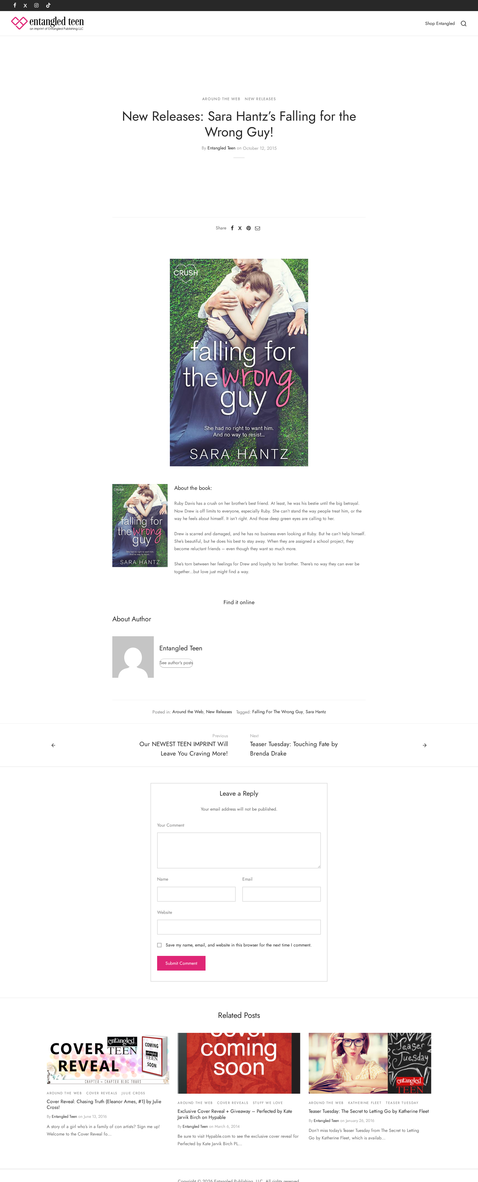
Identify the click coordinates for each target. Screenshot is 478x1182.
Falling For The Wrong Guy (277, 711)
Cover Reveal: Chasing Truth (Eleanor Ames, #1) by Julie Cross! (104, 1104)
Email (247, 879)
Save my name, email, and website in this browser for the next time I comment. (239, 945)
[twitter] (25, 5)
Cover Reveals (102, 1093)
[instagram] (36, 5)
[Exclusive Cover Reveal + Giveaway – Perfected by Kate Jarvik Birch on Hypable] (239, 1063)
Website (164, 912)
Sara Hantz (316, 711)
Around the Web (221, 99)
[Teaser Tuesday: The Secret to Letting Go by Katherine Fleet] (370, 1063)
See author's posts (176, 662)
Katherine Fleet (365, 1102)
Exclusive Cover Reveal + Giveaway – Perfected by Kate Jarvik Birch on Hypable (235, 1114)
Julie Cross (134, 1093)
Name (162, 879)
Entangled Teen (221, 148)
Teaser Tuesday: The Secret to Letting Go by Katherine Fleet (369, 1111)
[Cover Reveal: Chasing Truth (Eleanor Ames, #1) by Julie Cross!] (108, 1058)
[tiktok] (48, 5)
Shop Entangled (440, 23)
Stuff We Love (268, 1102)
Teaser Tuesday (402, 1102)
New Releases (260, 99)
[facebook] (15, 5)
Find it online (239, 602)
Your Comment (170, 825)
